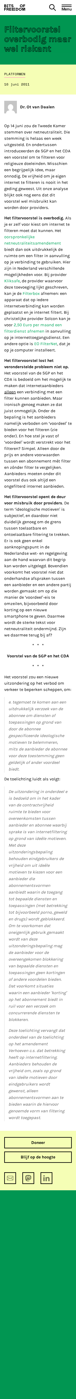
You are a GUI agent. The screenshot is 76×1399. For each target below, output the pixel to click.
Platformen (14, 73)
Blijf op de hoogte (38, 1157)
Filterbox (31, 293)
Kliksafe (12, 281)
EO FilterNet (45, 343)
